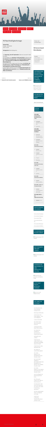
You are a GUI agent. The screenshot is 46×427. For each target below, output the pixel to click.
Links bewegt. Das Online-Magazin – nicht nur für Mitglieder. (38, 316)
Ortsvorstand (13, 28)
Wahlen (29, 28)
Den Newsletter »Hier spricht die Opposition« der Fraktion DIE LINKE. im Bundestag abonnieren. (38, 386)
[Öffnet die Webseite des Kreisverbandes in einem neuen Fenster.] (39, 277)
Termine (5, 28)
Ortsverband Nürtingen (38, 223)
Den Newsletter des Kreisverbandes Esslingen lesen (38, 309)
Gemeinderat (22, 28)
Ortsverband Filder (37, 218)
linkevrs (40, 200)
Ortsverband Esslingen (38, 216)
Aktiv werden (7, 31)
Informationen (16, 31)
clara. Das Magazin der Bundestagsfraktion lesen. (38, 376)
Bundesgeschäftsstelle (38, 312)
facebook (38, 126)
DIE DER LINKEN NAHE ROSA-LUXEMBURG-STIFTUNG (38, 393)
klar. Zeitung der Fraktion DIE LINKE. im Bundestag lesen (38, 380)
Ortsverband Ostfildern (38, 225)
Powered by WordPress (9, 424)
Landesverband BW (38, 319)
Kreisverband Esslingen (38, 213)
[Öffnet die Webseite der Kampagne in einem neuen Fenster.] (39, 239)
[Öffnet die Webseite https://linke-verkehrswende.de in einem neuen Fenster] (39, 88)
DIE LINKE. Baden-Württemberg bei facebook (37, 323)
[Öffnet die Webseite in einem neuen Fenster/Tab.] (39, 295)
